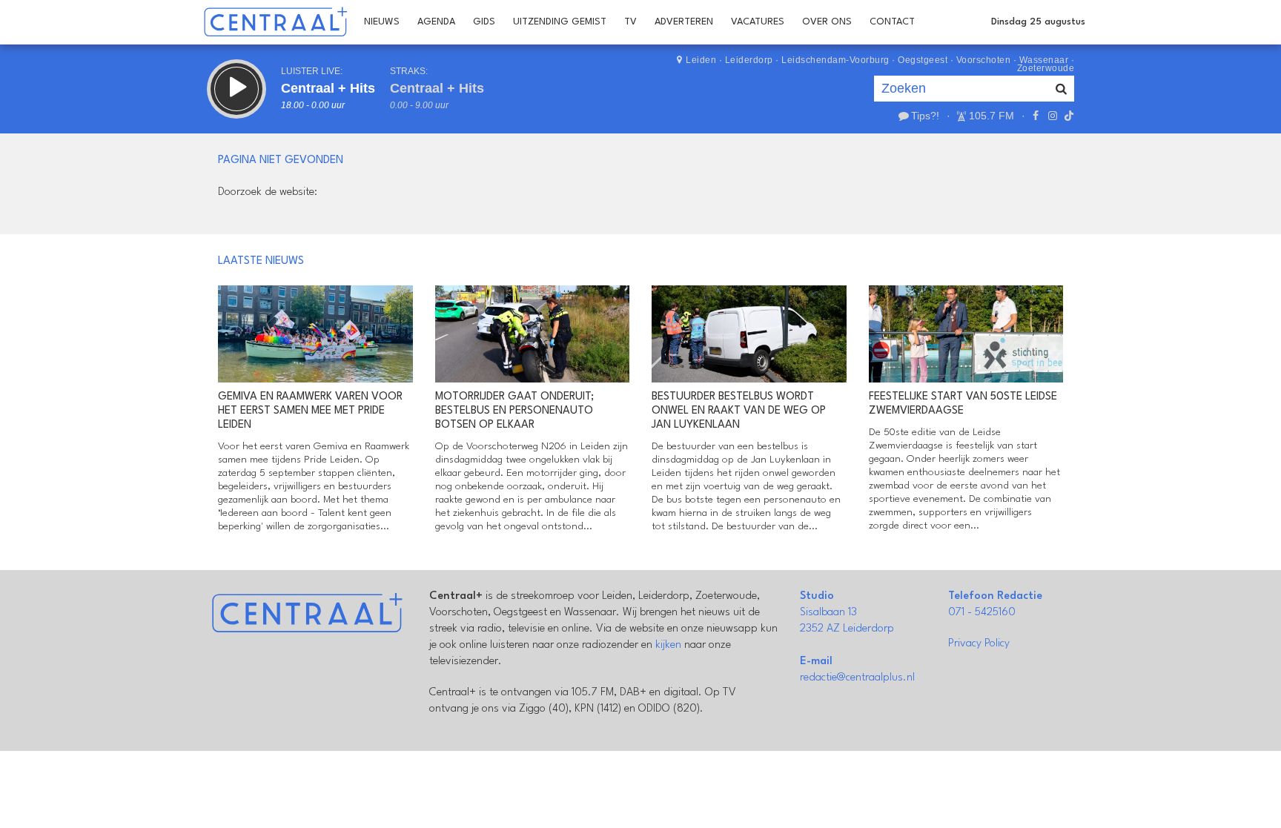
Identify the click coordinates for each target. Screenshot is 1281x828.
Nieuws (382, 22)
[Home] (275, 22)
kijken (668, 645)
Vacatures (757, 22)
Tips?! (925, 116)
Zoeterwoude (1046, 68)
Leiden (701, 60)
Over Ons (827, 22)
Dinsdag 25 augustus (1038, 22)
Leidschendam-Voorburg (835, 60)
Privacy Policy (979, 643)
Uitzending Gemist (559, 22)
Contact (892, 22)
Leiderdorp (749, 60)
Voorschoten (983, 60)
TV (630, 22)
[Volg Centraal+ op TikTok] (1067, 116)
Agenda (436, 22)
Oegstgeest (922, 60)
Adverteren (684, 22)
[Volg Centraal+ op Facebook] (1036, 116)
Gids (484, 22)
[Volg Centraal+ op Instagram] (1052, 116)
